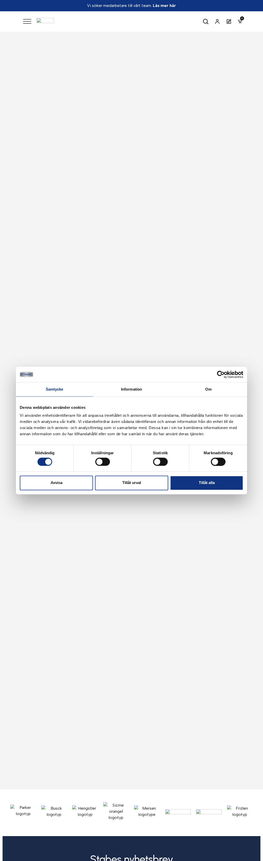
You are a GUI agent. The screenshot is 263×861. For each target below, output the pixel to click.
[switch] (102, 462)
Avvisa (56, 483)
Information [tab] (131, 389)
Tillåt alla (207, 483)
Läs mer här (164, 5)
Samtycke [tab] (54, 389)
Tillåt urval (131, 483)
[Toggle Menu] (27, 21)
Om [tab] (208, 389)
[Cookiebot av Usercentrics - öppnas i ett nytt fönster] (220, 374)
